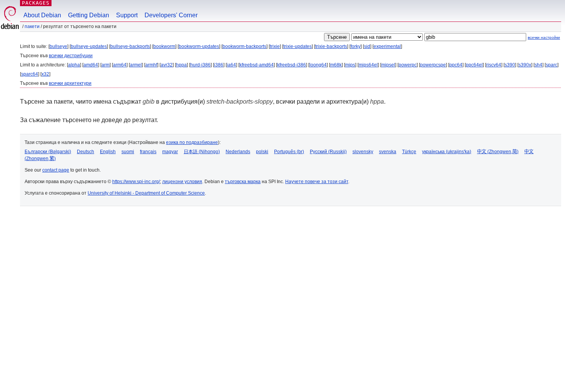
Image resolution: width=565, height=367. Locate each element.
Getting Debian (88, 15)
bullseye (58, 46)
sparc (551, 65)
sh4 (538, 65)
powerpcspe (433, 65)
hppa (181, 65)
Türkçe (409, 151)
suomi (127, 151)
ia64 (231, 65)
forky (356, 46)
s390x (524, 65)
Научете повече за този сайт (316, 181)
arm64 (119, 65)
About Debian (42, 15)
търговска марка (243, 181)
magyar (170, 151)
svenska (387, 151)
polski (262, 151)
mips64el (368, 65)
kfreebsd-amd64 (256, 65)
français (148, 151)
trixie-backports (331, 46)
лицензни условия (182, 181)
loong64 (318, 65)
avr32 (167, 65)
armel (136, 65)
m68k (336, 65)
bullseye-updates (89, 46)
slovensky (362, 151)
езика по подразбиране (192, 142)
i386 (218, 65)
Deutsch (85, 151)
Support (127, 15)
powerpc (408, 65)
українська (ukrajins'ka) (446, 151)
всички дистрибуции (71, 55)
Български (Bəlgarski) (48, 151)
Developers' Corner (171, 15)
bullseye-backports (130, 46)
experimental (387, 46)
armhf (151, 65)
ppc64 (455, 65)
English (108, 151)
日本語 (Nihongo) (202, 151)
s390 (510, 65)
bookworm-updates (199, 46)
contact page (55, 170)
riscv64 (493, 65)
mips (350, 65)
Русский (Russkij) (328, 151)
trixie (275, 46)
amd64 (90, 65)
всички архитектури (70, 83)
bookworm (164, 46)
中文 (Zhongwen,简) (497, 151)
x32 (45, 74)
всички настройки (544, 37)
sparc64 (29, 74)
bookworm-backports (244, 46)
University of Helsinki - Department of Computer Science (146, 193)
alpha (74, 65)
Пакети (32, 26)
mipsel (388, 65)
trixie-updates (297, 46)
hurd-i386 (200, 65)
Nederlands (238, 151)
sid (367, 46)
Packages (36, 3)
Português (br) (289, 151)
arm (105, 65)
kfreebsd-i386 (291, 65)
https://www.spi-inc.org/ (136, 181)
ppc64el (474, 65)
